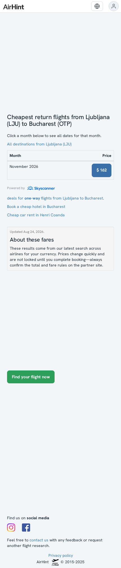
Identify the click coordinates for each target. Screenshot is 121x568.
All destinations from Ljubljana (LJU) (39, 144)
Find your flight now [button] (31, 377)
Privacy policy (60, 555)
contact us (39, 540)
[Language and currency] (97, 6)
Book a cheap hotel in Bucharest (36, 206)
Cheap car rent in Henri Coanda (36, 214)
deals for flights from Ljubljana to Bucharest (55, 198)
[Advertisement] (60, 452)
